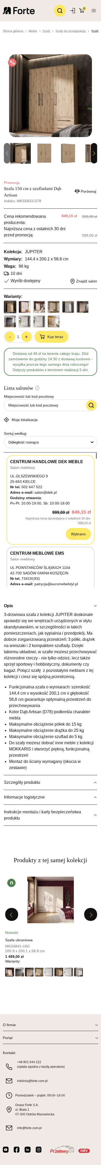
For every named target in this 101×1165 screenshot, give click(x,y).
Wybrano (78, 534)
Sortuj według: (15, 433)
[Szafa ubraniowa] (50, 900)
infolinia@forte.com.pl (32, 1081)
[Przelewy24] (70, 1150)
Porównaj (88, 191)
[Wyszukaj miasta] (91, 405)
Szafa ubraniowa (19, 940)
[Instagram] (38, 1150)
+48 (29, 1062)
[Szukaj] (60, 11)
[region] (50, 520)
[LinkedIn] (27, 1150)
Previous (11, 914)
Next (94, 153)
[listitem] (50, 928)
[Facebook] (16, 1150)
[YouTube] (6, 1150)
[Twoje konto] (93, 11)
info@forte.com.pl (29, 1128)
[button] (9, 972)
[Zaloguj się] (73, 11)
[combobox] (50, 442)
